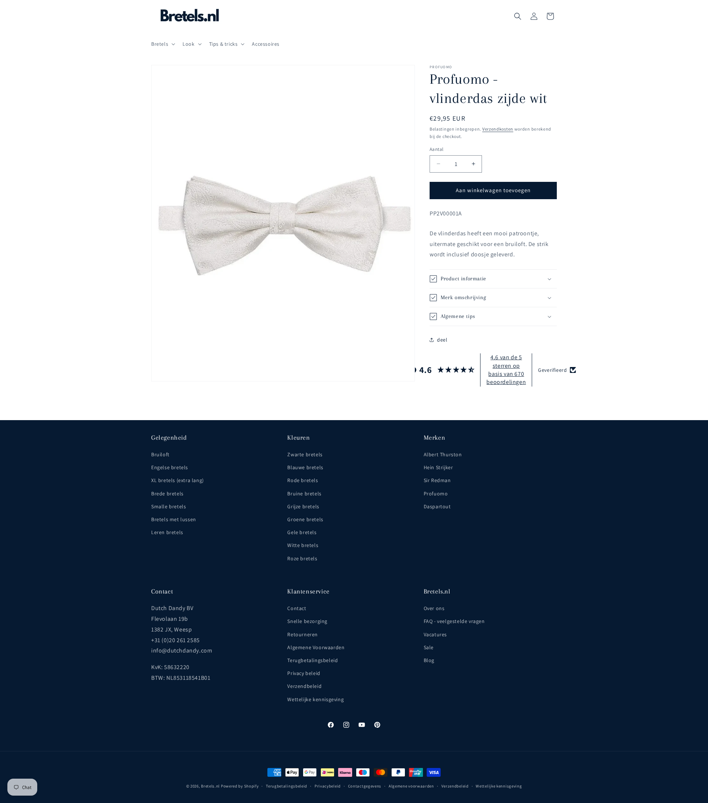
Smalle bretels (168, 506)
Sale (429, 647)
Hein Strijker (438, 467)
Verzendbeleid (304, 686)
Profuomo (436, 493)
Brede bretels (167, 493)
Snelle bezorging (307, 621)
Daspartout (437, 506)
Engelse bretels (169, 467)
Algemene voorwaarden (411, 786)
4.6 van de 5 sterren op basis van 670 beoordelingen (506, 369)
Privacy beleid (303, 673)
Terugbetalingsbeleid (312, 660)
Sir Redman (437, 480)
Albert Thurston (443, 454)
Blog (429, 660)
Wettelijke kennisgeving (315, 699)
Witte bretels (302, 545)
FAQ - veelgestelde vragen (454, 621)
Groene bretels (305, 519)
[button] (162, 44)
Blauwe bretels (305, 467)
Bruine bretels (304, 493)
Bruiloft (160, 454)
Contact (296, 608)
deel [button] (442, 339)
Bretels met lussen (173, 519)
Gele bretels (301, 532)
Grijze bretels (303, 506)
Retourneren (302, 634)
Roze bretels (302, 558)
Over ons (434, 608)
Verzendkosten (497, 129)
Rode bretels (302, 480)
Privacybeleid (328, 786)
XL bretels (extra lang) (177, 480)
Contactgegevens (365, 786)
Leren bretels (167, 532)
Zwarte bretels (304, 454)
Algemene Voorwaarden (315, 647)
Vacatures (435, 634)
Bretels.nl (210, 786)
